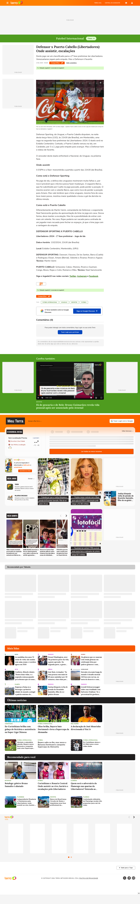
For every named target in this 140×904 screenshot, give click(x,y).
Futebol (83, 302)
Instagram (82, 276)
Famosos (50, 654)
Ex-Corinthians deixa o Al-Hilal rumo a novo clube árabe (91, 744)
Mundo (83, 654)
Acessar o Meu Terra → (35, 421)
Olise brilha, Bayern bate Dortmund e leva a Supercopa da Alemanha (53, 729)
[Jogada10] (41, 283)
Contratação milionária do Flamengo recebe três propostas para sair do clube (92, 802)
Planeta (17, 684)
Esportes (74, 302)
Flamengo (74, 780)
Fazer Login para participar (70, 332)
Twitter (72, 276)
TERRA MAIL (98, 3)
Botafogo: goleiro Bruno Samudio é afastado (16, 784)
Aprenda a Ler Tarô (25, 471)
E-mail (126, 3)
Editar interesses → (128, 431)
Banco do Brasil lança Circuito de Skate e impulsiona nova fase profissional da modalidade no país (58, 802)
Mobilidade (84, 669)
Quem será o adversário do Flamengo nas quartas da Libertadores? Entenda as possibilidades (84, 786)
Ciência (50, 669)
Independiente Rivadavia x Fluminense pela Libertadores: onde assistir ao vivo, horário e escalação (26, 802)
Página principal (17, 3)
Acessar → (31, 478)
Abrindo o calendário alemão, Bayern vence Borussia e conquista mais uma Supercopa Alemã (25, 745)
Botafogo (8, 780)
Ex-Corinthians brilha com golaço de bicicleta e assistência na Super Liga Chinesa (20, 729)
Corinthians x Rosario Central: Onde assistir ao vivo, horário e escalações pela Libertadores (53, 786)
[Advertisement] (119, 745)
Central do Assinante (112, 3)
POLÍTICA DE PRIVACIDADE (88, 878)
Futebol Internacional (50, 302)
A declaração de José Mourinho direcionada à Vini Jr (86, 728)
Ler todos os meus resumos (91, 451)
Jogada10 (64, 302)
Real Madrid (75, 724)
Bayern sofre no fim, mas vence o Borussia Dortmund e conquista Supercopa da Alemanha (52, 744)
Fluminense (20, 797)
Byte (16, 669)
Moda (16, 654)
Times (90, 38)
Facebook (93, 276)
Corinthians (9, 724)
